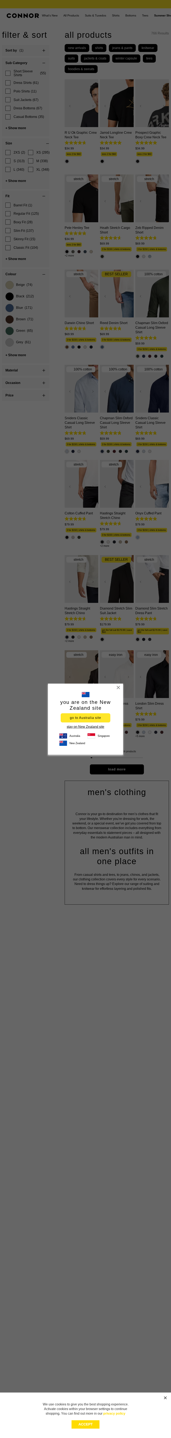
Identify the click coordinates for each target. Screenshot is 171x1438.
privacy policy (114, 1413)
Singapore (104, 735)
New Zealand (77, 743)
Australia (74, 735)
